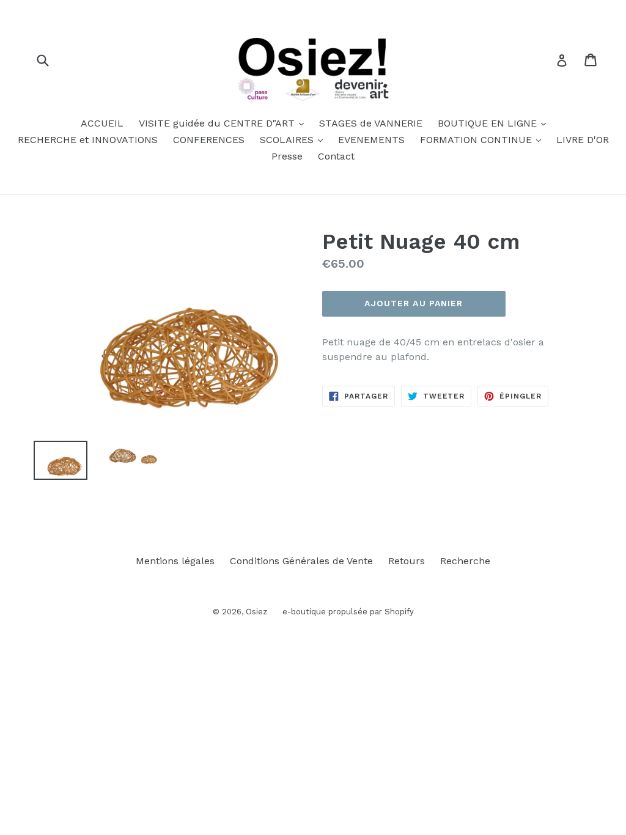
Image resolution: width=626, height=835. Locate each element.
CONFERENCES (209, 139)
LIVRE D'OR (582, 139)
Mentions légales (175, 561)
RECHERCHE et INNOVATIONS (88, 139)
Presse (287, 156)
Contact (336, 156)
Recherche (465, 561)
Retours (406, 561)
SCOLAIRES (294, 139)
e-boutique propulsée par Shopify (348, 611)
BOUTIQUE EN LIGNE (495, 123)
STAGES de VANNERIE (370, 123)
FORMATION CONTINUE (483, 139)
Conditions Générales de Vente (301, 561)
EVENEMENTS (371, 139)
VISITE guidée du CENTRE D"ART (224, 123)
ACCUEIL (102, 123)
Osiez (256, 611)
